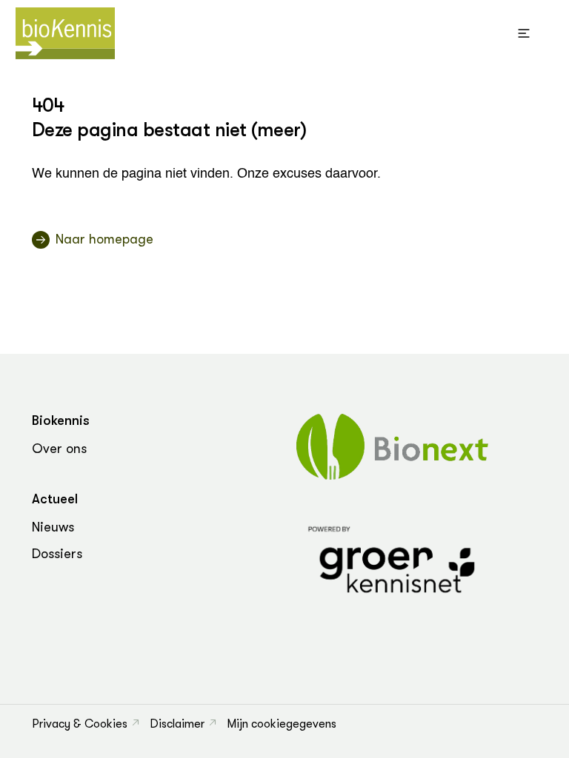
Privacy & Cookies (79, 724)
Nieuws (53, 527)
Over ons (59, 448)
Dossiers (57, 553)
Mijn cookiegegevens (281, 724)
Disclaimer (177, 724)
